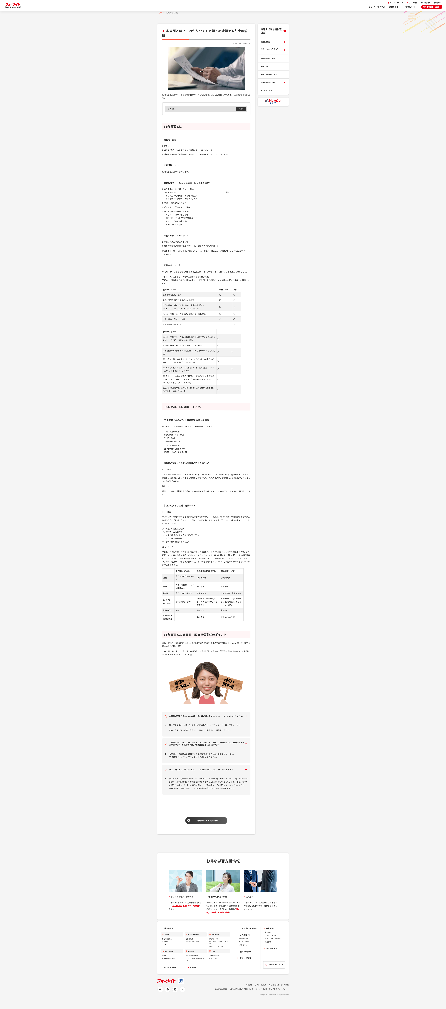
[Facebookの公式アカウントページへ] (175, 989)
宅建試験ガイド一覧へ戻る (207, 820)
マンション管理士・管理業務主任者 (195, 959)
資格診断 (193, 967)
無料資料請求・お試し (431, 7)
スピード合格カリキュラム (270, 50)
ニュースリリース (270, 935)
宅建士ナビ (265, 66)
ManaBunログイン (396, 2)
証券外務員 (189, 939)
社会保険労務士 (167, 939)
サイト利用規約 (260, 985)
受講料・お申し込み (268, 58)
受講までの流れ (244, 938)
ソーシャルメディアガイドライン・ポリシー (272, 989)
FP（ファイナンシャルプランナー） (219, 942)
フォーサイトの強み (376, 7)
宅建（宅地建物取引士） (193, 956)
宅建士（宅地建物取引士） (271, 31)
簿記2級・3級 (213, 939)
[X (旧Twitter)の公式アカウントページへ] (182, 989)
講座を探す (393, 7)
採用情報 (268, 942)
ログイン (273, 103)
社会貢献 (268, 932)
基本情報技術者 (214, 956)
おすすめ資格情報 (169, 967)
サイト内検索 (413, 2)
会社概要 (436, 2)
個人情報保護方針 (221, 989)
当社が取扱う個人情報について (241, 989)
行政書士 (165, 941)
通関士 (164, 956)
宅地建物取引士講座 (171, 13)
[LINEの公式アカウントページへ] (167, 989)
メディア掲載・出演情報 (272, 939)
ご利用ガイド (410, 7)
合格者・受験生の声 (268, 82)
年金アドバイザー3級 (216, 946)
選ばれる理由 (265, 42)
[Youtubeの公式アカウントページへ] (160, 989)
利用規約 (248, 985)
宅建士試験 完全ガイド (269, 74)
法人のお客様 (425, 2)
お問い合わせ (243, 945)
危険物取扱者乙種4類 (192, 941)
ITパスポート (213, 958)
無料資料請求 (245, 951)
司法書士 (165, 944)
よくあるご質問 (266, 90)
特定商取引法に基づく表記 (279, 985)
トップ (159, 13)
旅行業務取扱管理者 (168, 958)
